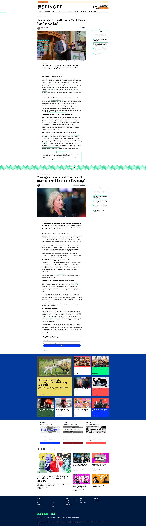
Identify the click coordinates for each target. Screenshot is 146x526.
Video (38, 500)
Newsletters (83, 11)
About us (67, 502)
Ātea (53, 11)
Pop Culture (47, 11)
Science (38, 508)
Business (53, 508)
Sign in (106, 2)
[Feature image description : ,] (100, 458)
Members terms (83, 502)
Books (58, 11)
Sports (53, 504)
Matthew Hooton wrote (56, 122)
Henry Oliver (43, 184)
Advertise (74, 500)
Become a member (92, 11)
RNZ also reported (50, 318)
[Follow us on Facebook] (38, 514)
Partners (38, 506)
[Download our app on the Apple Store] (52, 514)
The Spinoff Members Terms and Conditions (52, 517)
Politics (40, 11)
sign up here (66, 233)
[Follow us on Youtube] (43, 514)
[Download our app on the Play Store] (54, 514)
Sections (64, 11)
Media (53, 506)
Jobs (74, 502)
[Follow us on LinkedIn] (47, 514)
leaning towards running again (51, 89)
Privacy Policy (39, 517)
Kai (37, 502)
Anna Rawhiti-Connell (45, 27)
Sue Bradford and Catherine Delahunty (56, 111)
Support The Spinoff (43, 2)
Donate (81, 500)
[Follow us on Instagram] (45, 514)
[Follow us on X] (40, 514)
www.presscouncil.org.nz (50, 522)
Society (53, 500)
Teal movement (63, 145)
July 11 (58, 101)
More (70, 11)
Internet (38, 504)
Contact (67, 500)
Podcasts (76, 11)
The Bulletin (40, 16)
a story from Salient (56, 99)
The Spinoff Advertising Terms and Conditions (71, 517)
